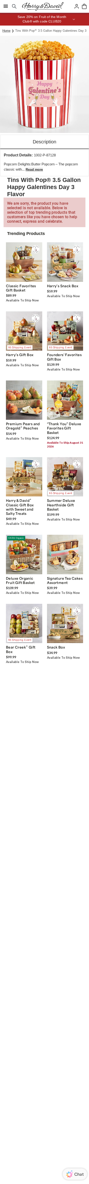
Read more (34, 169)
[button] (44, 19)
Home (6, 30)
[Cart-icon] (84, 6)
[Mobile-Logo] (42, 6)
